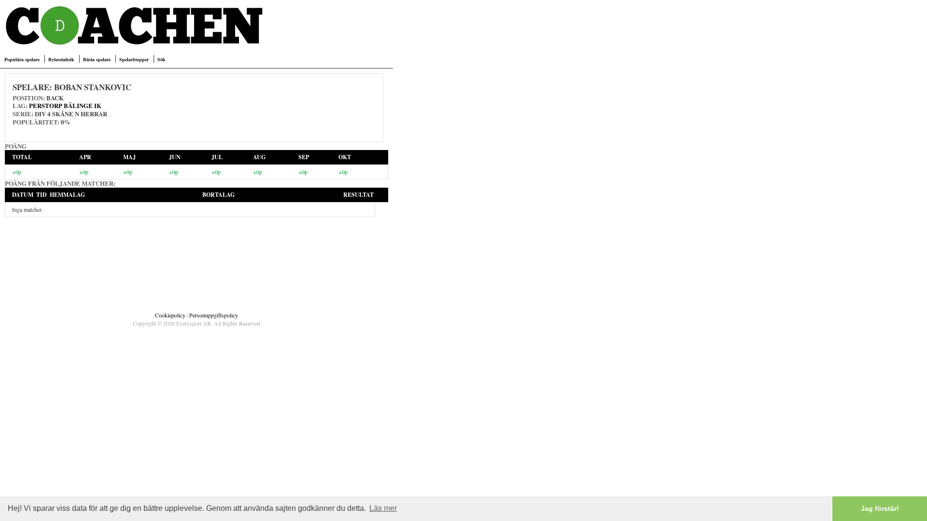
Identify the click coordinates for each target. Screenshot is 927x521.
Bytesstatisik (61, 59)
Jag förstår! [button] (880, 508)
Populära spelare (22, 59)
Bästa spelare (97, 59)
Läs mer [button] (383, 508)
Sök (161, 59)
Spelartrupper (134, 59)
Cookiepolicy (170, 315)
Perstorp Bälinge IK (65, 105)
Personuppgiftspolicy (213, 315)
